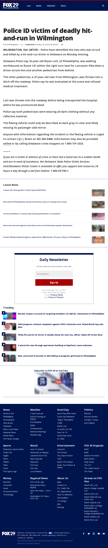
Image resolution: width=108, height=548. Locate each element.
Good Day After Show (66, 413)
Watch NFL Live (91, 485)
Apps (59, 482)
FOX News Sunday (11, 438)
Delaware (7, 426)
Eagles (6, 455)
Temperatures (36, 428)
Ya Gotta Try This (64, 429)
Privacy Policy (57, 295)
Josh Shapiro (89, 423)
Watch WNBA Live (92, 516)
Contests (61, 449)
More (63, 5)
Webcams (34, 462)
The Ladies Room (91, 468)
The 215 (87, 465)
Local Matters (36, 471)
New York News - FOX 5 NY (40, 491)
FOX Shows (62, 452)
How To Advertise (64, 494)
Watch (34, 445)
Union (5, 468)
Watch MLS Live (91, 520)
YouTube (34, 468)
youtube (99, 534)
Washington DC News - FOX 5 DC (40, 497)
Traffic (60, 423)
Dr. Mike (60, 438)
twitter (89, 534)
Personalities (62, 497)
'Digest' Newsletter (65, 420)
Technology (8, 494)
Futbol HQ (7, 452)
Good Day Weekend (65, 416)
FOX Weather (35, 422)
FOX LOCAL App (37, 482)
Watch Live (62, 426)
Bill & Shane (89, 459)
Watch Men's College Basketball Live (93, 506)
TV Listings (61, 501)
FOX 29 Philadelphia (10, 44)
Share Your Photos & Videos (66, 466)
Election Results (91, 416)
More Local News (10, 429)
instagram (94, 534)
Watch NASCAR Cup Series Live (92, 498)
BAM (86, 452)
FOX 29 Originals (93, 445)
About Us (62, 478)
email (104, 534)
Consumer (7, 485)
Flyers (5, 459)
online (7, 143)
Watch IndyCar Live (92, 502)
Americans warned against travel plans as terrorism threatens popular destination (37, 225)
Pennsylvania (8, 420)
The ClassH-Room (65, 455)
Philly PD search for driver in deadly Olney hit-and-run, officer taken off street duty (60, 335)
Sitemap (60, 507)
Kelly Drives (89, 462)
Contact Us (62, 485)
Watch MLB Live (91, 494)
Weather (35, 409)
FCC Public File (63, 488)
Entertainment (66, 445)
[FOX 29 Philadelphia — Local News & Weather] (12, 6)
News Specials (36, 459)
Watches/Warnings (38, 431)
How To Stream (37, 449)
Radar (32, 425)
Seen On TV (62, 432)
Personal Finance (10, 491)
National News (9, 432)
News (6, 409)
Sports (7, 445)
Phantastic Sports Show (13, 449)
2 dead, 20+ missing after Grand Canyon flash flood (24, 190)
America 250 (8, 413)
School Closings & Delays (38, 417)
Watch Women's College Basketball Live (94, 512)
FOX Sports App (10, 471)
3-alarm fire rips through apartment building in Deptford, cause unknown (55, 345)
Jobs (59, 504)
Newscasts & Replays (39, 452)
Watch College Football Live (94, 489)
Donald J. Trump (91, 420)
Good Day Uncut (64, 435)
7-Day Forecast (36, 413)
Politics (88, 409)
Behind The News (91, 455)
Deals (5, 488)
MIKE (86, 449)
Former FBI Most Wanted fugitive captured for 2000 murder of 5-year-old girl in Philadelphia (41, 237)
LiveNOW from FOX (38, 455)
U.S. (21, 44)
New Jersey (8, 423)
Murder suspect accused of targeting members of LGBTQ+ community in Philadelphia (61, 313)
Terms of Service (55, 297)
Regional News (39, 478)
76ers (5, 465)
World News (8, 435)
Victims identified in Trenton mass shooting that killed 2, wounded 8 (31, 213)
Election (87, 413)
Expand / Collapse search (103, 6)
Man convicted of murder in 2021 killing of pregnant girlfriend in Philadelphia (57, 356)
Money (7, 478)
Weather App (35, 435)
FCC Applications (64, 491)
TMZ (59, 459)
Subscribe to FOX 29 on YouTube (51, 370)
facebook (84, 534)
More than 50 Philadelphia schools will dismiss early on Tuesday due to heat (35, 202)
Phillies (6, 462)
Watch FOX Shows (65, 462)
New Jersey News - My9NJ (38, 486)
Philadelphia (8, 416)
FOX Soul (34, 465)
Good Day (63, 409)
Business (7, 482)
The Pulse (88, 471)
